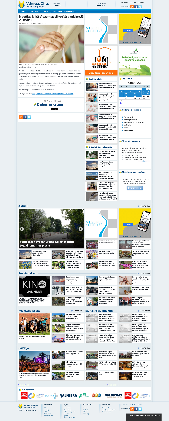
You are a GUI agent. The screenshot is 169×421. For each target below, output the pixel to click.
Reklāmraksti (69, 11)
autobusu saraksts (134, 122)
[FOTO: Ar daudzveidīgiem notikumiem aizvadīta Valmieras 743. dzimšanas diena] (34, 361)
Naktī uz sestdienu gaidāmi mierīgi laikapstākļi (106, 164)
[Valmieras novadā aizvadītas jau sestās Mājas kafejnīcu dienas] (92, 265)
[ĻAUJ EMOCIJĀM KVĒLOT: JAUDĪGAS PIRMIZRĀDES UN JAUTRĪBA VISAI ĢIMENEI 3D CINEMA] (34, 287)
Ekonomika (67, 410)
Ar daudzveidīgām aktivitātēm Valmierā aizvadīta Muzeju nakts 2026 (107, 355)
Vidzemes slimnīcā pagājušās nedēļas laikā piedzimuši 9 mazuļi (107, 127)
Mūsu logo (86, 414)
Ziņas (23, 11)
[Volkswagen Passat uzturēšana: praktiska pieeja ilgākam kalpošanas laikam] (92, 290)
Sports (66, 416)
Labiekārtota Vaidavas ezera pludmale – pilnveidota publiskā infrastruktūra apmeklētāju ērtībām (107, 155)
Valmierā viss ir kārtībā (133, 156)
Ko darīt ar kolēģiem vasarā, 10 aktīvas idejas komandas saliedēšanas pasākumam (140, 280)
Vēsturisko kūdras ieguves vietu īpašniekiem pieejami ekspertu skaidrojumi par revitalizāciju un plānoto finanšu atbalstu (106, 178)
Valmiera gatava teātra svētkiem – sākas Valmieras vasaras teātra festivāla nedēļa (141, 244)
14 (139, 94)
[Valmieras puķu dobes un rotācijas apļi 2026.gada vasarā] (58, 317)
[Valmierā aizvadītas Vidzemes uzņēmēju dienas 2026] (58, 376)
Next (80, 229)
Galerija (23, 348)
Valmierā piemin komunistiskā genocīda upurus (74, 364)
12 (130, 94)
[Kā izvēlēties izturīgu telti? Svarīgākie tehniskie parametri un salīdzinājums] (58, 301)
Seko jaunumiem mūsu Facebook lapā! (144, 415)
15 (144, 94)
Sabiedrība (67, 408)
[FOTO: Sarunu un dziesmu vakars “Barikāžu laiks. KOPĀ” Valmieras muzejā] (125, 365)
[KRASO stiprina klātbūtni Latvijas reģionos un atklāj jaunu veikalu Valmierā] (125, 301)
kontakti (130, 120)
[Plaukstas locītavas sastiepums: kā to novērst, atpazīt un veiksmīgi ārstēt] (58, 280)
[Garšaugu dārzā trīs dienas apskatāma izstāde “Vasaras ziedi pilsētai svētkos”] (125, 265)
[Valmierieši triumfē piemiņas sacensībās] (92, 254)
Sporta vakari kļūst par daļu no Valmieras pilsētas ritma (107, 279)
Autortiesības (106, 408)
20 (135, 96)
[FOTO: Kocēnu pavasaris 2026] (92, 376)
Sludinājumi (57, 11)
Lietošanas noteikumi (109, 410)
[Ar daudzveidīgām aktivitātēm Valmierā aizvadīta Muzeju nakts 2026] (92, 355)
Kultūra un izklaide (69, 418)
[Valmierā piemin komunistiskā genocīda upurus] (58, 365)
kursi (128, 125)
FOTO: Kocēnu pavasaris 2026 (107, 373)
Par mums (124, 2)
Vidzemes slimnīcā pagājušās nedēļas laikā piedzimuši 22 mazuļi (107, 137)
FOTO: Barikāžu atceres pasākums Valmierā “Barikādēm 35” (140, 374)
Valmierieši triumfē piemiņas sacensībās (106, 252)
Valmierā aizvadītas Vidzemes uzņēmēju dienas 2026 (73, 374)
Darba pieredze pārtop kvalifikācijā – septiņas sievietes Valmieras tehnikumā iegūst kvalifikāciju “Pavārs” (107, 187)
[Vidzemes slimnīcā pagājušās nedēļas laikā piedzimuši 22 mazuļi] (92, 139)
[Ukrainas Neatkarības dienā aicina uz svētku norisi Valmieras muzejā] (25, 265)
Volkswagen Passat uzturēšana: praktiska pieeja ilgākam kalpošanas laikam (107, 290)
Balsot (144, 161)
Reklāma (141, 2)
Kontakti (133, 2)
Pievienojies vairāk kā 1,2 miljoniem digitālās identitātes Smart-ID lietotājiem (107, 301)
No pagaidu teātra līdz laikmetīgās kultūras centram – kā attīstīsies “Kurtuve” (49, 243)
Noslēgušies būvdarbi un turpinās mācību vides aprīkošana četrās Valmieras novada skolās (74, 254)
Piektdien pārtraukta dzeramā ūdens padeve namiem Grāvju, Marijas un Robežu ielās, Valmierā (108, 196)
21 (139, 96)
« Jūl (120, 103)
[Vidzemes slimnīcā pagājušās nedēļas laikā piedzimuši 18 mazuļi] (92, 118)
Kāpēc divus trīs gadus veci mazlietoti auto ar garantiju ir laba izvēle (74, 289)
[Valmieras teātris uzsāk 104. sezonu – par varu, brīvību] (125, 254)
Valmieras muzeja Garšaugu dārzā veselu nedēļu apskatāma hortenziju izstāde (74, 264)
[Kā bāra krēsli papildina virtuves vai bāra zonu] (125, 290)
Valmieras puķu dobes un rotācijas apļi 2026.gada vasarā (73, 316)
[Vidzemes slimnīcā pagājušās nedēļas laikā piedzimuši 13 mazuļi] (92, 107)
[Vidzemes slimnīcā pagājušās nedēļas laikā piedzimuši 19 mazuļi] (92, 87)
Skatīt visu (145, 206)
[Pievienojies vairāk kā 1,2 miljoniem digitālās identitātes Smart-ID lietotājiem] (92, 301)
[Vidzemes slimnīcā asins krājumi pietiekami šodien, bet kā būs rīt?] (58, 338)
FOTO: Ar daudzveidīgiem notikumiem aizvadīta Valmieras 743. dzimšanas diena (34, 375)
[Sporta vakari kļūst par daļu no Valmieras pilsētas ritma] (92, 280)
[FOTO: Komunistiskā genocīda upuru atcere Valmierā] (125, 355)
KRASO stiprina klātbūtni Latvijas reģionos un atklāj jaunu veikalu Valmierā (141, 301)
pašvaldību (129, 117)
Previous (22, 229)
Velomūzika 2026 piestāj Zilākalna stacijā (32, 337)
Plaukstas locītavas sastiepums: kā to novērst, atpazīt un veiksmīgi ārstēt (73, 280)
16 (148, 94)
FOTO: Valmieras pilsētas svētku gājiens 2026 (74, 353)
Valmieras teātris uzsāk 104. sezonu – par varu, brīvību (140, 253)
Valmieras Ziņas (23, 385)
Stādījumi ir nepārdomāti (133, 159)
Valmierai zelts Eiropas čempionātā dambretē (107, 242)
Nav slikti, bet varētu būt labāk (135, 157)
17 (121, 96)
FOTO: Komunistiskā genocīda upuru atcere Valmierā (140, 354)
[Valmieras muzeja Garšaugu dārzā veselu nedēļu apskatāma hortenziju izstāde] (58, 265)
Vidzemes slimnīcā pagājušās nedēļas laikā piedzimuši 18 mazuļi (107, 117)
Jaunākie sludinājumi (99, 310)
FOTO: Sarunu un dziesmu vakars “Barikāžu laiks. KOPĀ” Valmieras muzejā (140, 365)
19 (130, 96)
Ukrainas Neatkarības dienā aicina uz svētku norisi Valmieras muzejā (40, 263)
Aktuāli (23, 206)
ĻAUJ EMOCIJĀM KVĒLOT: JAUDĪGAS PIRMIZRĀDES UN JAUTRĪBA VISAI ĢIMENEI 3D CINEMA (32, 301)
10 (121, 94)
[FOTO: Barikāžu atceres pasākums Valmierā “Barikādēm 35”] (125, 376)
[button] (136, 8)
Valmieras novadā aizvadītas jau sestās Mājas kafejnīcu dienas (107, 263)
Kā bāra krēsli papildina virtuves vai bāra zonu (140, 288)
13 (135, 94)
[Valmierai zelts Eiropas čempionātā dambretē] (92, 244)
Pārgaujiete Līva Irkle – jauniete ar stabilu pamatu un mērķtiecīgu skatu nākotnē (74, 328)
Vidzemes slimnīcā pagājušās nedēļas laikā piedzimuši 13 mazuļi (107, 106)
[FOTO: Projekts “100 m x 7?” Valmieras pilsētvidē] (92, 365)
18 (126, 96)
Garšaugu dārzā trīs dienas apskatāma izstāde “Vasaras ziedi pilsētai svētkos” (140, 264)
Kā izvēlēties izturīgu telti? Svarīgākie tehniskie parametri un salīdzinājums (74, 301)
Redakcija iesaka (29, 310)
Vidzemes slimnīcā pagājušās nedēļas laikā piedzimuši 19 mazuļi (107, 86)
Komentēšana (106, 412)
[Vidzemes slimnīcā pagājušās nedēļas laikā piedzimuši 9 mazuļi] (92, 128)
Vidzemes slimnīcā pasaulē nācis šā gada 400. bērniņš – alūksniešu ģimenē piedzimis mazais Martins (108, 98)
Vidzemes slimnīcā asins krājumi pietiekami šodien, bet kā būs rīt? (74, 337)
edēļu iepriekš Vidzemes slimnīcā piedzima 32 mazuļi (52, 93)
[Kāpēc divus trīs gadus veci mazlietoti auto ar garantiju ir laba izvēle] (58, 290)
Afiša (46, 11)
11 (126, 94)
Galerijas (34, 11)
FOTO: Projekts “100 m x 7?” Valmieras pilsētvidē (107, 363)
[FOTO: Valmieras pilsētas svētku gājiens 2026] (58, 355)
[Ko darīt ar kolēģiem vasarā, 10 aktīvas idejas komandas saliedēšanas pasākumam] (125, 280)
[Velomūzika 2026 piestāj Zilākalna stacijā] (34, 324)
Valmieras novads (113, 385)
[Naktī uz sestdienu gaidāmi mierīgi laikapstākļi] (92, 165)
